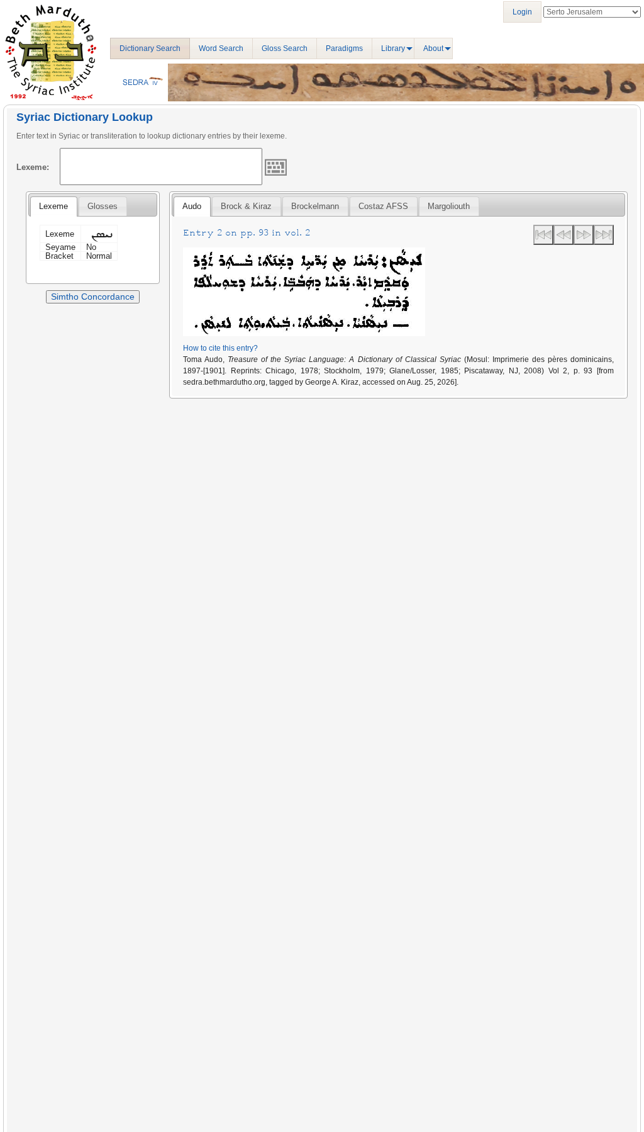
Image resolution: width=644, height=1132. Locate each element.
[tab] (53, 206)
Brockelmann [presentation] (315, 206)
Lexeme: (32, 167)
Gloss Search (285, 48)
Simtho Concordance (93, 296)
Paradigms (344, 48)
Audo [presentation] (191, 206)
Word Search (221, 48)
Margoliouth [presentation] (449, 206)
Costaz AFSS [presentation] (383, 206)
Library (393, 48)
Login (522, 12)
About (433, 48)
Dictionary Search (149, 48)
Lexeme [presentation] (53, 206)
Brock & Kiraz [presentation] (246, 206)
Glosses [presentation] (102, 206)
